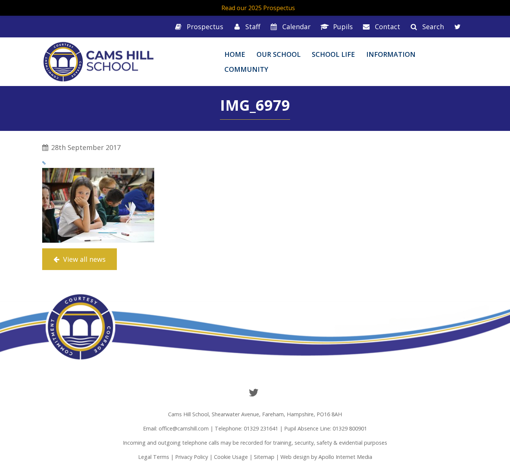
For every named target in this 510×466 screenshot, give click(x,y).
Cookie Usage (231, 456)
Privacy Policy (191, 456)
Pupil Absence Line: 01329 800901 (325, 428)
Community (246, 69)
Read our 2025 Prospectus (258, 8)
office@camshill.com (184, 428)
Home (234, 54)
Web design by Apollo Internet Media (326, 456)
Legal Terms (153, 456)
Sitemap (264, 456)
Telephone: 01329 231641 (246, 428)
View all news (83, 259)
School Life (333, 54)
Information (391, 54)
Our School (278, 54)
